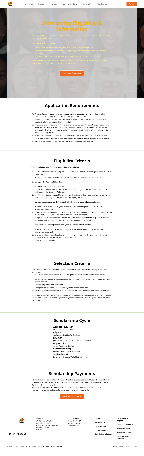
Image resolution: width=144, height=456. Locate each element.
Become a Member (123, 428)
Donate (132, 4)
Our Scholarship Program (122, 419)
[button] (30, 4)
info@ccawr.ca (73, 425)
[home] (14, 3)
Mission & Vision (101, 422)
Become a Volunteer (124, 432)
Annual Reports (100, 430)
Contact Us (102, 4)
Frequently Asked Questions (123, 437)
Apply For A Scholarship (72, 396)
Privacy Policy (118, 446)
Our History (99, 418)
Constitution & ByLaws (103, 434)
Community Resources (125, 424)
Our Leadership (100, 426)
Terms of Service (131, 446)
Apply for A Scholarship (72, 73)
